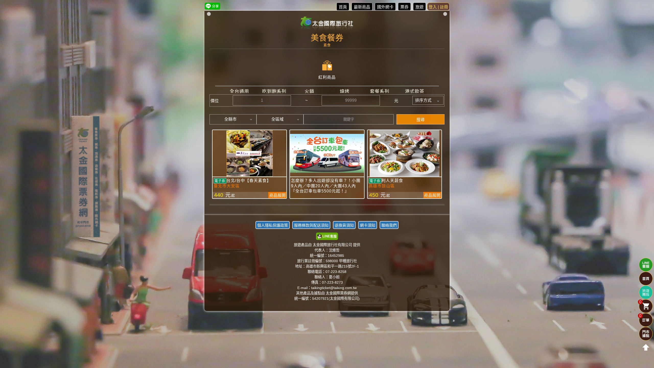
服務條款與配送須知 (311, 225)
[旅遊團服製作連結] (646, 292)
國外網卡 (385, 7)
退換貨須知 (344, 225)
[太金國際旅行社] (327, 23)
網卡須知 (367, 225)
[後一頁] (327, 208)
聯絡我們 (389, 225)
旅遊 (419, 7)
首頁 (343, 7)
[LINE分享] (212, 6)
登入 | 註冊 (438, 7)
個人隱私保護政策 (272, 225)
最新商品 (362, 7)
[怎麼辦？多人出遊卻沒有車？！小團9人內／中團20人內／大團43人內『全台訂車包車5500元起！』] (327, 153)
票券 (404, 7)
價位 (215, 101)
